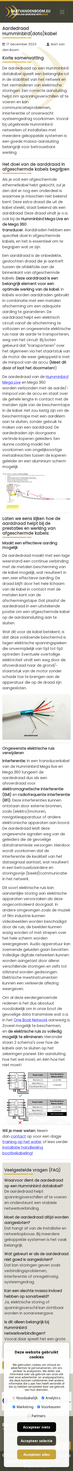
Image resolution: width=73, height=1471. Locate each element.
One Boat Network (30, 1020)
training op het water (22, 1141)
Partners (39, 1415)
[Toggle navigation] (62, 12)
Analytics (53, 1397)
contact (18, 1136)
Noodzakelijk (27, 1397)
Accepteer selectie (37, 1440)
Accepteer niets (36, 1427)
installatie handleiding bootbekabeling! (22, 1150)
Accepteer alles (36, 1454)
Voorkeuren (51, 1406)
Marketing (25, 1406)
